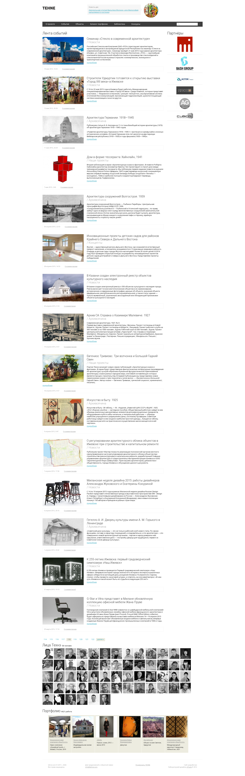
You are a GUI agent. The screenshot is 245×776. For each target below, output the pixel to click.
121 (86, 639)
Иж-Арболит (148, 740)
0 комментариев (68, 69)
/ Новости (93, 42)
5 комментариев (70, 471)
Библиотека (119, 24)
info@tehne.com (91, 767)
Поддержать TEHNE (143, 765)
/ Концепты (94, 242)
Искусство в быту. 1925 (102, 400)
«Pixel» (189, 767)
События (65, 24)
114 (45, 639)
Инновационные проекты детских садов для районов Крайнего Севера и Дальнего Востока (123, 237)
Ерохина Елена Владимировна (126, 741)
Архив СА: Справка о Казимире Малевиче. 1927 (118, 315)
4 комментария (70, 391)
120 (80, 639)
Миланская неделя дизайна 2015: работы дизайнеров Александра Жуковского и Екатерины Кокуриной (123, 482)
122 (92, 639)
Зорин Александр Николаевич (80, 741)
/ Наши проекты (97, 160)
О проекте (50, 24)
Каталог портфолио (99, 24)
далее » (100, 639)
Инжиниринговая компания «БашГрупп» (59, 741)
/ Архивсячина (96, 121)
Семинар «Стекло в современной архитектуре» (118, 38)
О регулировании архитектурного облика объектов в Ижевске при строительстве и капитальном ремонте (123, 442)
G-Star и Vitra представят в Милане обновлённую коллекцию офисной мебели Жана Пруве (120, 600)
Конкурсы (135, 24)
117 (63, 639)
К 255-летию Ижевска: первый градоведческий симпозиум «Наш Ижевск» (118, 561)
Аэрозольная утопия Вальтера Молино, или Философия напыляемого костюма (113, 11)
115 (51, 639)
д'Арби (99, 740)
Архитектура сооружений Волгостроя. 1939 (116, 196)
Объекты (80, 24)
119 (74, 639)
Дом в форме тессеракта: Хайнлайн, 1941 (114, 157)
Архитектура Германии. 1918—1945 (110, 117)
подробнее (92, 62)
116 (57, 639)
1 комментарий (70, 589)
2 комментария (70, 306)
